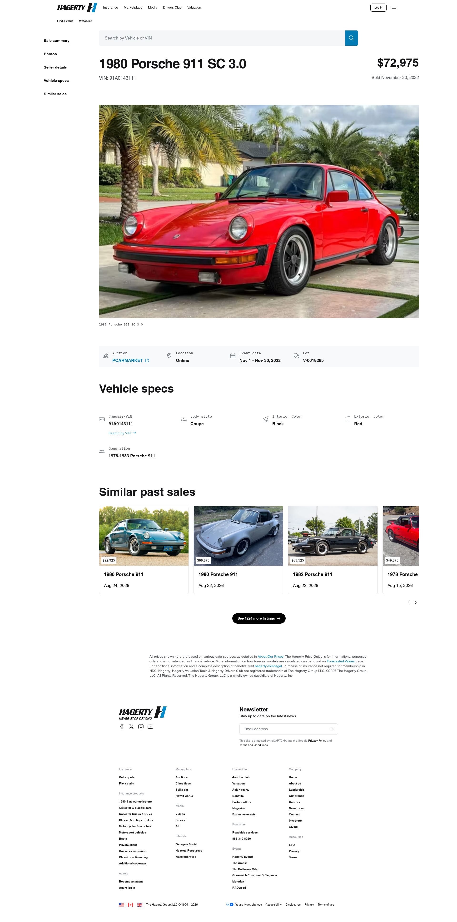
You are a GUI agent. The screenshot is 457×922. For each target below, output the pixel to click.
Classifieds (183, 783)
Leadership (296, 789)
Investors (295, 820)
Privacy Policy (317, 740)
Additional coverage (132, 863)
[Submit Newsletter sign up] (332, 729)
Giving (293, 826)
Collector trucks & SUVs (135, 813)
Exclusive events (244, 814)
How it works (184, 795)
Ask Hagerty (240, 789)
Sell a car (182, 789)
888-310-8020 (241, 838)
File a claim (126, 783)
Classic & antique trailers (136, 820)
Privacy (294, 851)
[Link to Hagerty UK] (139, 904)
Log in (378, 7)
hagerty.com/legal (268, 666)
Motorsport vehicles (132, 832)
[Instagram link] (141, 726)
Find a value (65, 20)
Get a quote (126, 777)
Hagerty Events (242, 856)
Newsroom (296, 808)
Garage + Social (186, 844)
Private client (128, 844)
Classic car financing (133, 857)
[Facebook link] (122, 726)
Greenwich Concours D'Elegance (254, 875)
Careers (294, 802)
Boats (123, 838)
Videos (180, 813)
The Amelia (240, 862)
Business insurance (132, 851)
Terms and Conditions (253, 744)
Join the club (240, 777)
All (177, 826)
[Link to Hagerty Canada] (130, 904)
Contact (294, 814)
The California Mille (245, 869)
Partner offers (241, 802)
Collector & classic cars (135, 807)
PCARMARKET (127, 360)
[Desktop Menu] (394, 7)
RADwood (239, 887)
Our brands (296, 795)
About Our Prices (270, 656)
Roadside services (245, 832)
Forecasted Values (341, 661)
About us (295, 783)
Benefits (238, 795)
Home (293, 777)
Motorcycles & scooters (135, 826)
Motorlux (238, 881)
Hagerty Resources (189, 850)
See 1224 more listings (256, 618)
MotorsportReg (186, 856)
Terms (293, 857)
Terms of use (326, 904)
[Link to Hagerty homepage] (143, 713)
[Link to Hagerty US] (121, 904)
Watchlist (85, 20)
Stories (180, 820)
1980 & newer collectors (135, 801)
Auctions (182, 777)
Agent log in (127, 887)
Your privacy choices (248, 904)
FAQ (292, 844)
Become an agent (131, 881)
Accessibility (274, 904)
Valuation (238, 783)
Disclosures (293, 904)
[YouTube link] (150, 726)
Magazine (238, 808)
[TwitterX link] (131, 726)
